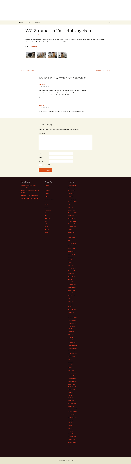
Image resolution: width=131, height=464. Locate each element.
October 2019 (71, 224)
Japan (46, 204)
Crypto (46, 196)
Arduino (47, 188)
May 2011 (70, 304)
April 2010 (70, 337)
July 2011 (70, 298)
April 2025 (70, 196)
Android (47, 185)
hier (49, 42)
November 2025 (72, 185)
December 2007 (72, 409)
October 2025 (71, 188)
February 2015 (72, 243)
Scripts (29, 22)
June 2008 (71, 392)
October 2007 (71, 414)
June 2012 (71, 282)
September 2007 (72, 417)
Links (46, 215)
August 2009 (71, 356)
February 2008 (72, 403)
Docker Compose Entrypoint (28, 185)
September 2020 (72, 215)
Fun (45, 202)
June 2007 (71, 425)
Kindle (46, 207)
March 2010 (71, 340)
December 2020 (72, 213)
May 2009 (70, 365)
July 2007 (70, 423)
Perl (46, 224)
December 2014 (72, 246)
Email (41, 157)
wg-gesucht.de (33, 46)
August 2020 (71, 218)
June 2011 (71, 301)
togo (46, 235)
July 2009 (70, 359)
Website (41, 161)
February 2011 (72, 309)
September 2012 (72, 273)
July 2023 (70, 204)
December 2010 (72, 315)
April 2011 (70, 307)
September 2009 (72, 353)
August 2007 (71, 420)
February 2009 (72, 373)
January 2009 (71, 376)
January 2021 (71, 210)
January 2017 (71, 229)
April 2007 (70, 431)
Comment (42, 133)
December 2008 (72, 378)
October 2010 (71, 320)
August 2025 (71, 190)
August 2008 (71, 389)
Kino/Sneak (48, 210)
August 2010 (71, 326)
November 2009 (72, 348)
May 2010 (70, 334)
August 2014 (71, 254)
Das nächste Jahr (26, 71)
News (46, 221)
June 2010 (71, 331)
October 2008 (71, 384)
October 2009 (71, 351)
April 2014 (70, 262)
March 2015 (71, 240)
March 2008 (71, 400)
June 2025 (71, 193)
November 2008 (72, 381)
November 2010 (72, 318)
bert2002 (42, 105)
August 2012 (71, 276)
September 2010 (72, 323)
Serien (46, 232)
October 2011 (71, 290)
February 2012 (72, 284)
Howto (21, 22)
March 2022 (71, 207)
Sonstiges (37, 22)
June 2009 (71, 362)
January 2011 (71, 312)
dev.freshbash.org (49, 199)
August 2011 (71, 295)
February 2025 (72, 199)
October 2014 (71, 249)
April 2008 (70, 398)
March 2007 (71, 434)
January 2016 (71, 232)
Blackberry (47, 190)
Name (41, 154)
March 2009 (71, 370)
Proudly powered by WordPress (65, 460)
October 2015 (71, 237)
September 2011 (72, 293)
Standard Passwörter (103, 71)
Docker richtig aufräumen (27, 188)
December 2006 (72, 442)
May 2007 (70, 428)
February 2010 (72, 342)
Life (38, 35)
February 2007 (72, 436)
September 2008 (72, 387)
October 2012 (71, 271)
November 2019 (72, 221)
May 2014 (70, 260)
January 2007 (71, 439)
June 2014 (71, 257)
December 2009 (72, 345)
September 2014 (72, 251)
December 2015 (72, 235)
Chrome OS (48, 193)
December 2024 (72, 202)
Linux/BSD (47, 218)
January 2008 (71, 406)
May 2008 (70, 395)
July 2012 (70, 279)
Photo (46, 226)
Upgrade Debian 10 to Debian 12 (29, 198)
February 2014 (72, 268)
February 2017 (72, 226)
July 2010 (70, 329)
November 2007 (72, 411)
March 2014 (71, 265)
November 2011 (72, 287)
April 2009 (70, 367)
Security (47, 229)
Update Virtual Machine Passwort (29, 195)
